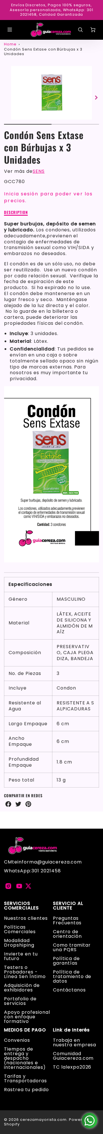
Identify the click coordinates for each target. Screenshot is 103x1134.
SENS (39, 171)
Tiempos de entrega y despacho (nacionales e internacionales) (24, 1058)
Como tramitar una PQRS (71, 947)
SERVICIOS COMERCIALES (21, 905)
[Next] (96, 97)
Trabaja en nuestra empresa (74, 1042)
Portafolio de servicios (20, 1001)
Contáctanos (69, 990)
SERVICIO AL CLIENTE (68, 905)
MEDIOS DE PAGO (25, 1030)
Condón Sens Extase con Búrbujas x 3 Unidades (43, 52)
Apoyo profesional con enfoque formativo (27, 1017)
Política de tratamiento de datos (72, 976)
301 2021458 (46, 870)
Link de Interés (71, 1030)
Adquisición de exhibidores (21, 987)
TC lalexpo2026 (72, 1067)
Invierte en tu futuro (20, 956)
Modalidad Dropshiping (19, 942)
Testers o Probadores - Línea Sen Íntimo (24, 972)
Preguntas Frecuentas (67, 920)
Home (10, 44)
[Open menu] (9, 29)
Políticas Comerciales (20, 929)
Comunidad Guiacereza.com (73, 1055)
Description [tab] (16, 212)
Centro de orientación (67, 933)
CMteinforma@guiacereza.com (43, 862)
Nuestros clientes (25, 918)
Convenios (17, 1040)
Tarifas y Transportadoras (25, 1078)
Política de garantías (66, 960)
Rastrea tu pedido (26, 1089)
